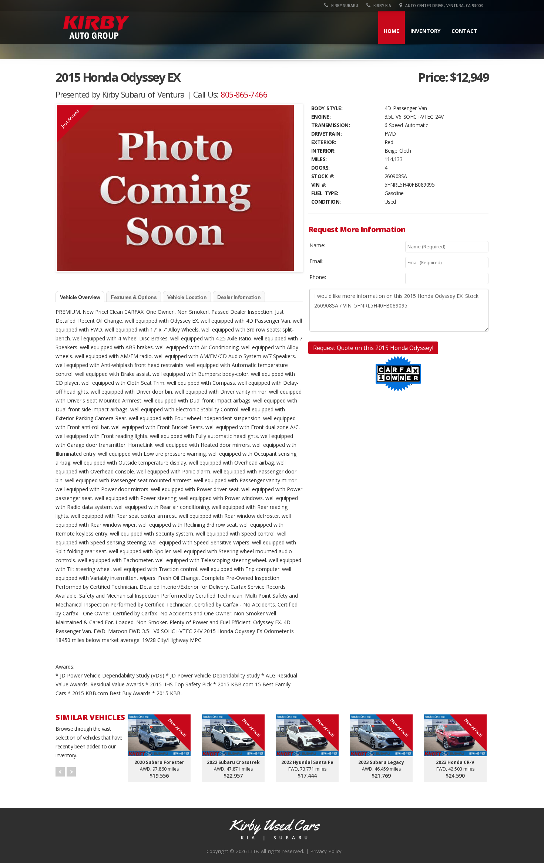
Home (391, 30)
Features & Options (134, 297)
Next (71, 772)
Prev (60, 772)
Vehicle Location (186, 297)
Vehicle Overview (80, 297)
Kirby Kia (381, 5)
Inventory (425, 30)
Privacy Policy (326, 851)
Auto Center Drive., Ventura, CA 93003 (443, 5)
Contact (464, 30)
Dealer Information (239, 297)
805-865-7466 (244, 94)
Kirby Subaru (344, 5)
